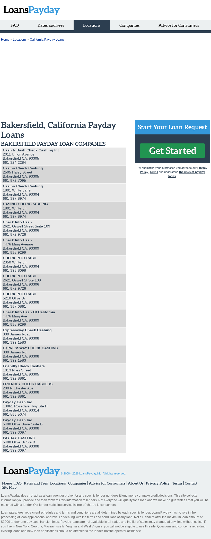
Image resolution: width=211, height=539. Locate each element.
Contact (191, 483)
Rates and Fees (51, 25)
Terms (154, 171)
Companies (129, 25)
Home (5, 39)
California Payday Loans (47, 39)
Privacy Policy (158, 483)
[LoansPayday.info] (30, 10)
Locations (92, 25)
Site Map (9, 487)
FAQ (15, 25)
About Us (136, 483)
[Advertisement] (105, 81)
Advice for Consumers (179, 25)
